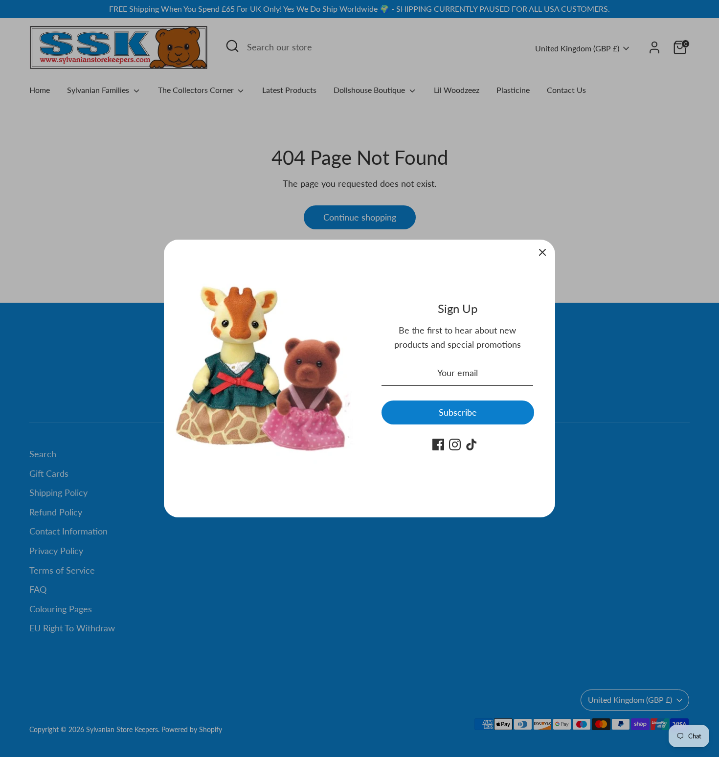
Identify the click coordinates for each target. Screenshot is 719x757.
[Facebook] (438, 444)
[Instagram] (455, 444)
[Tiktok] (471, 444)
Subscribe (458, 412)
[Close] (542, 252)
